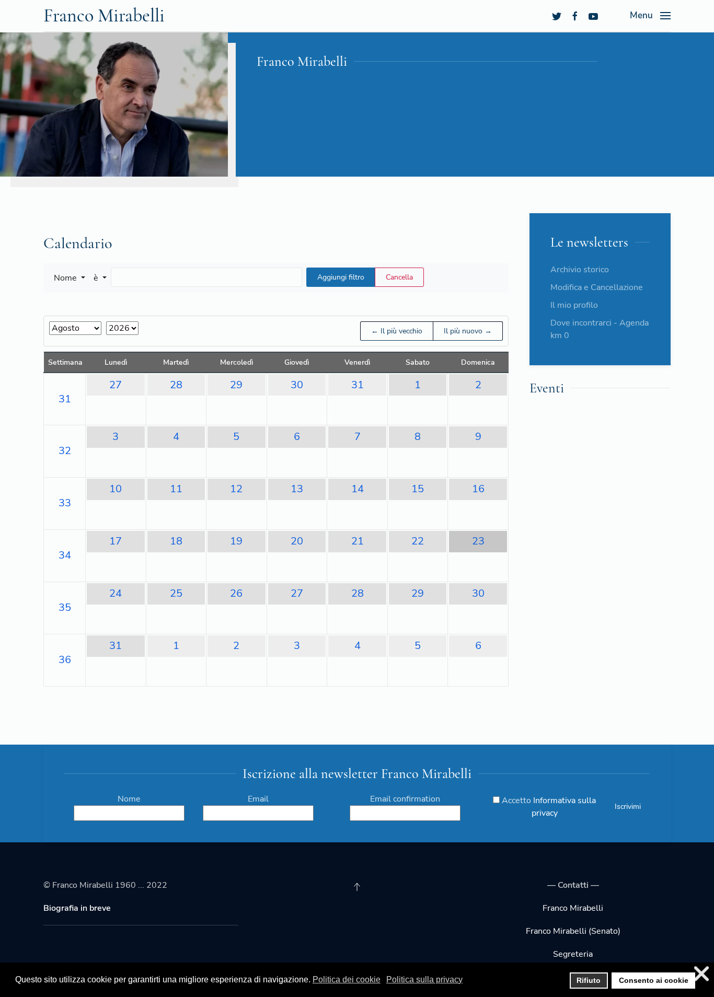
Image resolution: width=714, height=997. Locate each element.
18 (176, 541)
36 (65, 660)
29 (236, 385)
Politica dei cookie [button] (347, 979)
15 (417, 489)
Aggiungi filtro (340, 277)
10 (115, 489)
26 (236, 593)
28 (176, 385)
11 (176, 489)
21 (357, 541)
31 (65, 399)
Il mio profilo (574, 305)
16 (478, 489)
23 (478, 541)
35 (65, 607)
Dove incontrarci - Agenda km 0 (599, 329)
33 (65, 503)
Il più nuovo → (468, 331)
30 (297, 385)
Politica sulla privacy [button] (424, 979)
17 (115, 541)
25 (176, 593)
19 (236, 541)
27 (115, 385)
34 (65, 555)
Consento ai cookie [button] (653, 980)
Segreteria (573, 954)
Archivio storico (579, 269)
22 (417, 541)
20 (297, 541)
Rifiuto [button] (589, 980)
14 (357, 489)
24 (115, 593)
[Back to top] (357, 887)
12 (236, 489)
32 (65, 451)
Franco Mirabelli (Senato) (573, 931)
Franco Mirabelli (104, 15)
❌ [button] (701, 974)
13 (297, 489)
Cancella (399, 277)
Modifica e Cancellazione (596, 287)
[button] (69, 278)
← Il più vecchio (396, 331)
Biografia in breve (77, 908)
